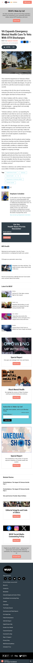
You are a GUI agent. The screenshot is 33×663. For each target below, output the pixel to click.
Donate (28, 2)
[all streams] (31, 661)
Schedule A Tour (7, 647)
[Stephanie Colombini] (5, 196)
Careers (5, 601)
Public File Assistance (8, 617)
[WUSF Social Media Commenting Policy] (16, 528)
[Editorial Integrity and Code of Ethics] (16, 504)
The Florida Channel (8, 608)
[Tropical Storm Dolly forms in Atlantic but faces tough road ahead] (7, 328)
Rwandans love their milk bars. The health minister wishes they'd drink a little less (21, 267)
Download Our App (7, 634)
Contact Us (5, 588)
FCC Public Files (7, 614)
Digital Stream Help (7, 624)
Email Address (8, 414)
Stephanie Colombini (12, 41)
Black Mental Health (16, 389)
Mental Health (10, 176)
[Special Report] (16, 346)
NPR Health (5, 246)
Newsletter (5, 591)
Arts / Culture (15, 313)
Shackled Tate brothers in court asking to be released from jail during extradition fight (20, 306)
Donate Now (16, 556)
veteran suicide (10, 182)
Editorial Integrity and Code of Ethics (16, 511)
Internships (5, 604)
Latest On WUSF (7, 286)
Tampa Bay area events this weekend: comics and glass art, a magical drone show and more (21, 317)
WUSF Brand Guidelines (8, 643)
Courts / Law (15, 302)
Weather (14, 325)
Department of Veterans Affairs (14, 179)
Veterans (23, 172)
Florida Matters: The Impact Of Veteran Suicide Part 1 (16, 483)
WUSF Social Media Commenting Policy (16, 535)
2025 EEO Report (7, 621)
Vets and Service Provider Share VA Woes (14, 496)
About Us (5, 585)
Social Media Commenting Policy (11, 598)
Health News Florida (12, 172)
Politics (14, 291)
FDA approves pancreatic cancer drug (12, 259)
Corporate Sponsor (7, 630)
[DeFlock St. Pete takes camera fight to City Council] (7, 294)
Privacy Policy (6, 640)
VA (18, 176)
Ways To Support (7, 637)
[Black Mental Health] (16, 378)
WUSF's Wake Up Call (16, 11)
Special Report (16, 357)
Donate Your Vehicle (8, 627)
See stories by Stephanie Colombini (20, 215)
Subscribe (16, 20)
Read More (16, 363)
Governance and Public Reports (10, 611)
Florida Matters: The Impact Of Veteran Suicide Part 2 (16, 490)
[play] (2, 661)
